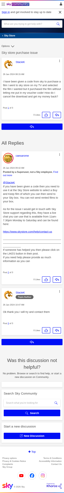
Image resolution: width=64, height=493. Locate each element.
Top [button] (33, 451)
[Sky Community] (18, 4)
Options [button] (5, 46)
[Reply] (57, 115)
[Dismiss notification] (60, 12)
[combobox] (29, 24)
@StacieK (9, 182)
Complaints (7, 464)
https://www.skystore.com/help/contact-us (27, 231)
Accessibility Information (50, 461)
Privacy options (9, 458)
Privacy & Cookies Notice (14, 461)
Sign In (60, 5)
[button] (59, 60)
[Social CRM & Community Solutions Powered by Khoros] (54, 486)
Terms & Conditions (52, 458)
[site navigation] (3, 4)
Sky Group (7, 467)
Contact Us (56, 464)
